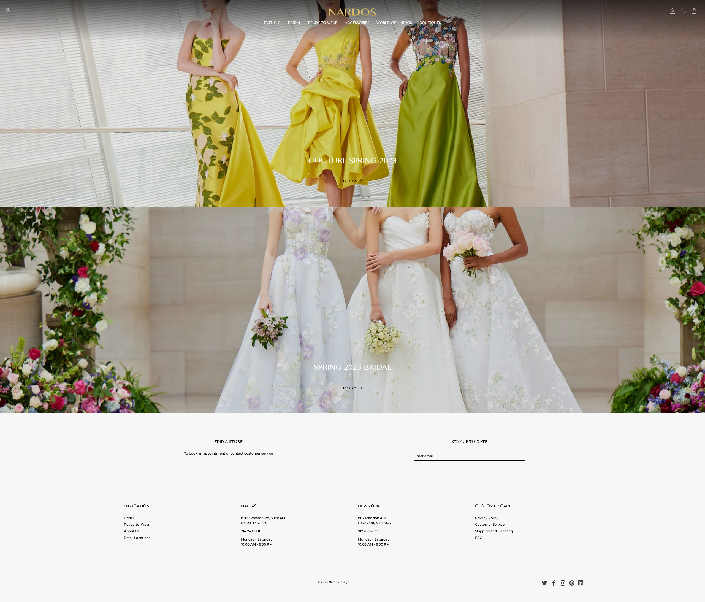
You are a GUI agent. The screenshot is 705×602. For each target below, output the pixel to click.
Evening (272, 23)
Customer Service (490, 524)
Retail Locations (137, 538)
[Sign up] (522, 456)
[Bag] (694, 13)
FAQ (478, 538)
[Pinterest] (571, 583)
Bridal (294, 23)
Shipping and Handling (494, 531)
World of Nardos (394, 23)
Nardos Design (339, 582)
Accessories (357, 23)
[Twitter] (544, 583)
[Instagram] (562, 583)
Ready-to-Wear (322, 23)
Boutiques (430, 23)
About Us (131, 531)
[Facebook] (553, 583)
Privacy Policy (486, 518)
